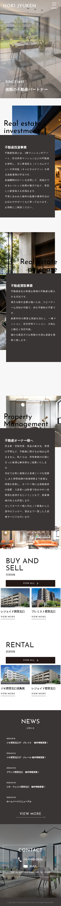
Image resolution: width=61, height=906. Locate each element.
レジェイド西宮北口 (13, 688)
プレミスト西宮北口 (13, 611)
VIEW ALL (29, 583)
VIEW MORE (11, 521)
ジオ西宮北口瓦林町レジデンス (45, 613)
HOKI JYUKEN (19, 6)
